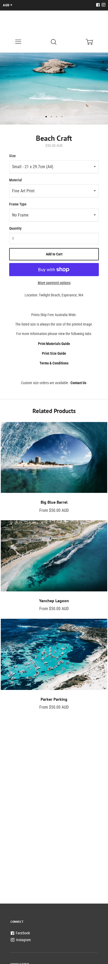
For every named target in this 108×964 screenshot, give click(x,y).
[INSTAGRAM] (102, 5)
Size (12, 156)
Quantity (15, 228)
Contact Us (78, 383)
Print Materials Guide (54, 344)
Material (15, 180)
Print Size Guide (54, 353)
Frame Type (17, 204)
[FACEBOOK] (98, 5)
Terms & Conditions (54, 363)
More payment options (54, 283)
